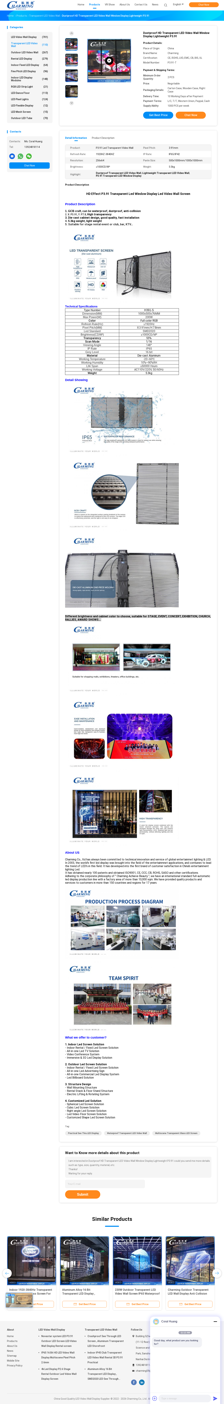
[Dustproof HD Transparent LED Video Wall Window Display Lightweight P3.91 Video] (109, 60)
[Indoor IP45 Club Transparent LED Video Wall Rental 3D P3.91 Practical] (31, 1260)
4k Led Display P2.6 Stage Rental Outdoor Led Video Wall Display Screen (59, 1374)
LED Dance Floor (29, 93)
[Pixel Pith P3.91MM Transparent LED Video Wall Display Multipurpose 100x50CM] (137, 1260)
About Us (12, 1346)
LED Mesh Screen (29, 111)
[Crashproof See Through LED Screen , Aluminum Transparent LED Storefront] (84, 1260)
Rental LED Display (29, 58)
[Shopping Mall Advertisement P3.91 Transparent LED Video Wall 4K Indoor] (190, 1260)
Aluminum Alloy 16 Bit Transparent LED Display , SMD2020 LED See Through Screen (103, 1374)
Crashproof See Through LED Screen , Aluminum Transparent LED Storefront (82, 1293)
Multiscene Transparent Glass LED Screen (176, 1133)
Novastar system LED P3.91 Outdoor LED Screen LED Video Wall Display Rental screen (59, 1341)
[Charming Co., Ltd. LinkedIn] (142, 1382)
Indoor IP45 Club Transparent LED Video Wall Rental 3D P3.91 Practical (105, 1357)
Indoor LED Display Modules (29, 79)
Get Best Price (158, 115)
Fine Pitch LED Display (29, 71)
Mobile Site (13, 1360)
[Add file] (154, 1398)
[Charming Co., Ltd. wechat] (29, 156)
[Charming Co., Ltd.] (20, 5)
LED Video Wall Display (29, 37)
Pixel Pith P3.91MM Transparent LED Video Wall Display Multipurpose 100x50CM (135, 1293)
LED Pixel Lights (29, 99)
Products (12, 1341)
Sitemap (12, 1355)
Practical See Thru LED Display (83, 1133)
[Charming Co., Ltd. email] (12, 156)
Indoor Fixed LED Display (29, 65)
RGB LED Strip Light (29, 86)
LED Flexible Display (29, 105)
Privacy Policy (14, 1365)
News (10, 1350)
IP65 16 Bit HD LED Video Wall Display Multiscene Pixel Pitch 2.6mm (58, 1357)
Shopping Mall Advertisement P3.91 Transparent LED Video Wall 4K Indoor (189, 1293)
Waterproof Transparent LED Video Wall (127, 1133)
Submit (82, 1194)
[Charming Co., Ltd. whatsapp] (20, 156)
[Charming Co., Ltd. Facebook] (134, 1382)
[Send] (215, 1398)
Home (10, 1336)
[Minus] (215, 1321)
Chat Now (203, 4)
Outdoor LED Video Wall (29, 52)
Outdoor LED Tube (29, 118)
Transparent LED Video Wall (29, 45)
